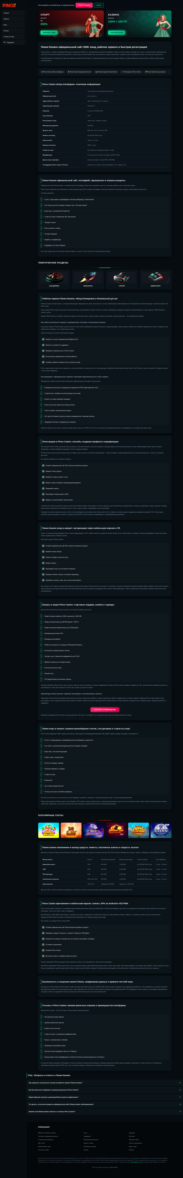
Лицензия (132, 1133)
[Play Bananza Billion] (48, 830)
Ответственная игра (44, 1146)
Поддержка (10, 42)
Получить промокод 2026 (105, 709)
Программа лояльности (91, 1139)
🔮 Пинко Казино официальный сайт (79, 72)
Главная (6, 13)
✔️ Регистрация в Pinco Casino (131, 72)
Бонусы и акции (88, 1143)
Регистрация (84, 5)
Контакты (132, 1136)
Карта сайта (132, 1146)
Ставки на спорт (9, 36)
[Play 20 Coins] (71, 830)
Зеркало (6, 19)
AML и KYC (41, 1143)
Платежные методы (90, 1146)
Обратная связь (134, 1139)
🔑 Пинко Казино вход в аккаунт (155, 72)
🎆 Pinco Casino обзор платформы (52, 72)
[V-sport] (122, 279)
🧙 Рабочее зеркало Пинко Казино (106, 72)
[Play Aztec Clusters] (138, 830)
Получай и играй (116, 32)
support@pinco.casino (137, 1162)
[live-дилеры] (54, 279)
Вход (5, 25)
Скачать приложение (135, 1143)
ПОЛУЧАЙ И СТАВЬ (49, 32)
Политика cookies (43, 1150)
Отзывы (86, 1150)
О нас (85, 1133)
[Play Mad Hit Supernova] (93, 830)
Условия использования (45, 1139)
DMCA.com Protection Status (47, 1133)
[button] (179, 1166)
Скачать (6, 31)
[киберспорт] (155, 279)
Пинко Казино (114, 1167)
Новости (131, 1150)
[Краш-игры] (88, 279)
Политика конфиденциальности (48, 1136)
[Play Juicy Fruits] (116, 830)
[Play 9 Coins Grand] (161, 830)
